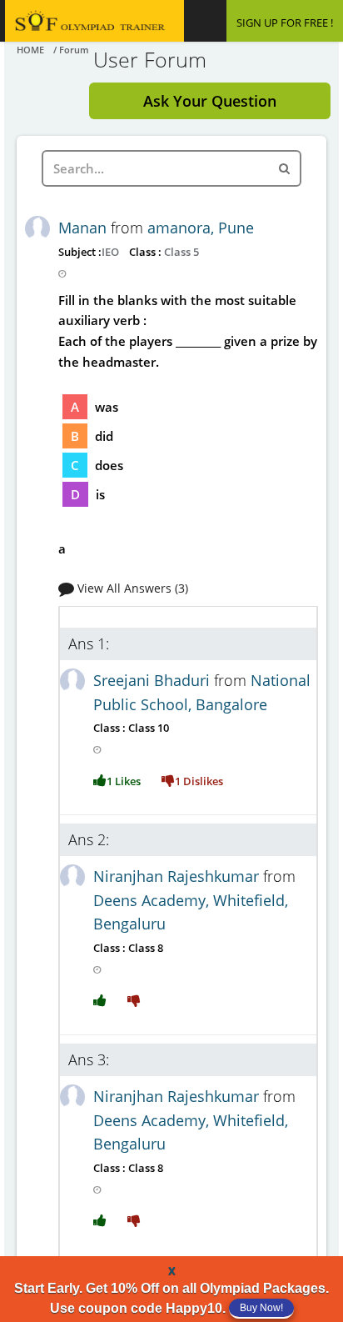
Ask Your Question (209, 101)
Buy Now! (261, 1308)
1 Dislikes (199, 781)
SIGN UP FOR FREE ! (284, 22)
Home (30, 49)
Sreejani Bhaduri (153, 680)
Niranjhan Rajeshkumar (178, 876)
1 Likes (124, 781)
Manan (84, 228)
